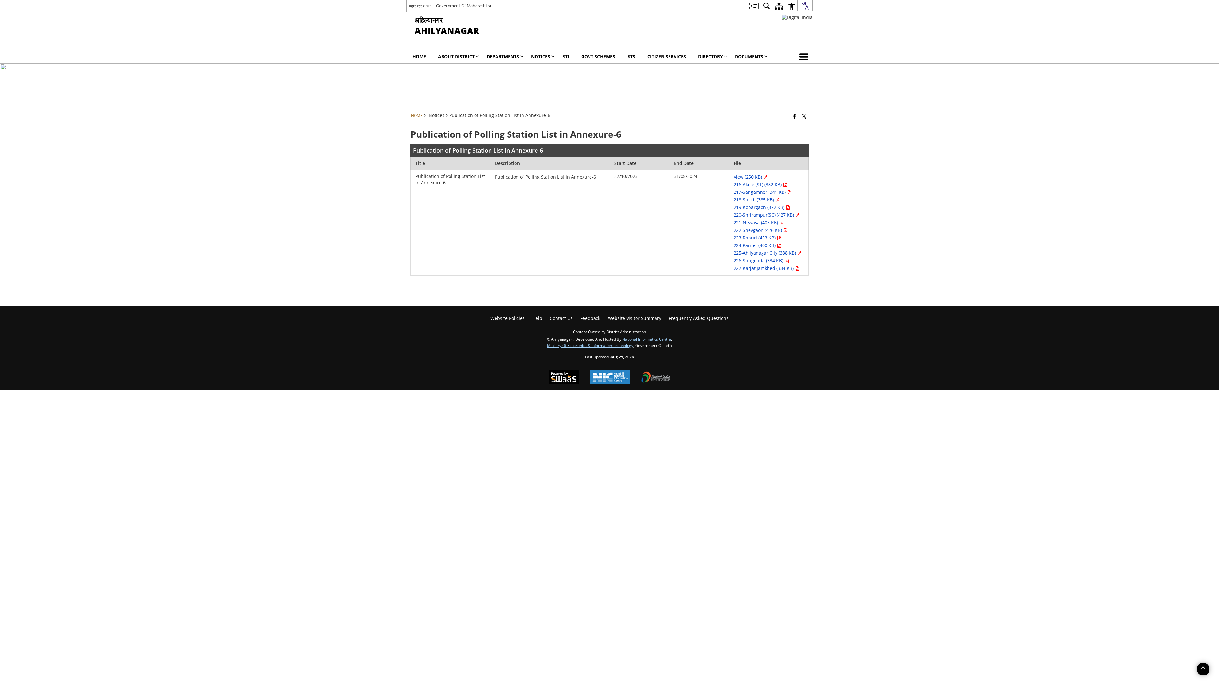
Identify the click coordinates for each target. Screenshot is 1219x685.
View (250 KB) (748, 177)
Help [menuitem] (537, 318)
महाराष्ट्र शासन (420, 6)
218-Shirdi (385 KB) (754, 200)
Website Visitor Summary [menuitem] (634, 318)
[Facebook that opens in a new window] (795, 116)
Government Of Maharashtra (463, 6)
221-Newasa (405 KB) (756, 222)
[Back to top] (1203, 669)
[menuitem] (753, 6)
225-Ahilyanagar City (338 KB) (765, 253)
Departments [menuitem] (503, 57)
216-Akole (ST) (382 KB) (758, 184)
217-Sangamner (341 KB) (760, 192)
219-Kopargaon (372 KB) (760, 207)
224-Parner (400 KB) (755, 245)
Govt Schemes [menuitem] (598, 57)
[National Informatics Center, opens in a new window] (610, 377)
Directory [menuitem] (710, 57)
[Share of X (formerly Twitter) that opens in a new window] (804, 116)
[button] (805, 56)
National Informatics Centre (646, 339)
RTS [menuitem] (631, 57)
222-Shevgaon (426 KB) (758, 230)
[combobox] (805, 5)
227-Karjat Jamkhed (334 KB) (764, 268)
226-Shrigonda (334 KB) (759, 261)
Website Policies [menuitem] (507, 318)
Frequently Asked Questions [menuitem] (699, 318)
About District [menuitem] (456, 57)
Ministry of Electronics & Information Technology (590, 345)
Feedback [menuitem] (590, 318)
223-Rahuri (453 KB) (755, 238)
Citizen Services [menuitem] (666, 57)
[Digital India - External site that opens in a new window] (797, 17)
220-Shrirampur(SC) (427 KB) (764, 215)
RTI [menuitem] (565, 57)
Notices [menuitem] (540, 57)
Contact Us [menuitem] (561, 318)
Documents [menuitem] (749, 57)
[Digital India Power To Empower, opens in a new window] (655, 377)
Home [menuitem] (419, 57)
